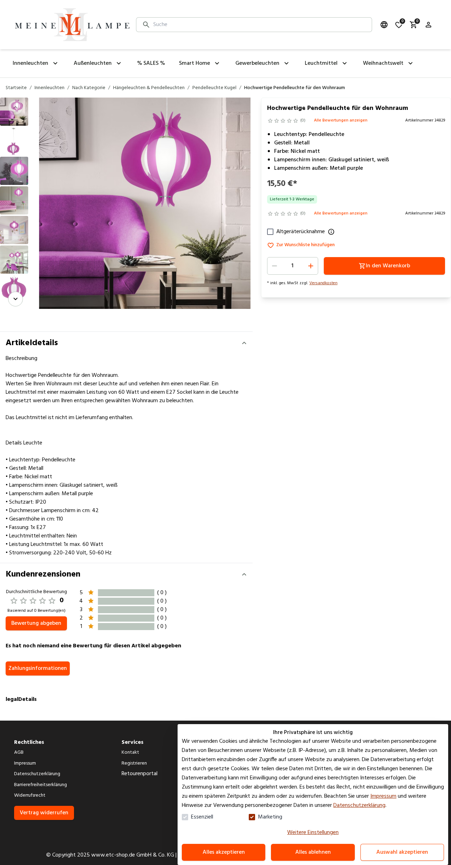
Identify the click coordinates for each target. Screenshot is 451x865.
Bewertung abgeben (36, 623)
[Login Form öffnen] (428, 25)
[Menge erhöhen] (311, 265)
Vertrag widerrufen (44, 812)
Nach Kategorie (88, 88)
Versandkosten (323, 283)
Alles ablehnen (313, 852)
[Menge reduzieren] (274, 265)
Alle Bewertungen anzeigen (340, 120)
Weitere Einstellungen (313, 832)
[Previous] (15, 107)
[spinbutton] (292, 265)
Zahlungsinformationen (37, 668)
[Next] (15, 299)
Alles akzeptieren (224, 852)
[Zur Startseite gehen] (72, 24)
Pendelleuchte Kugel (214, 88)
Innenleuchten (49, 88)
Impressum (383, 796)
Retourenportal (139, 773)
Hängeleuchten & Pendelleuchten (149, 88)
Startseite (16, 88)
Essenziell (202, 817)
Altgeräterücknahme (300, 232)
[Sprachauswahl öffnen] (384, 25)
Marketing (270, 817)
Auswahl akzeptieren (402, 852)
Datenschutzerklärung (359, 805)
